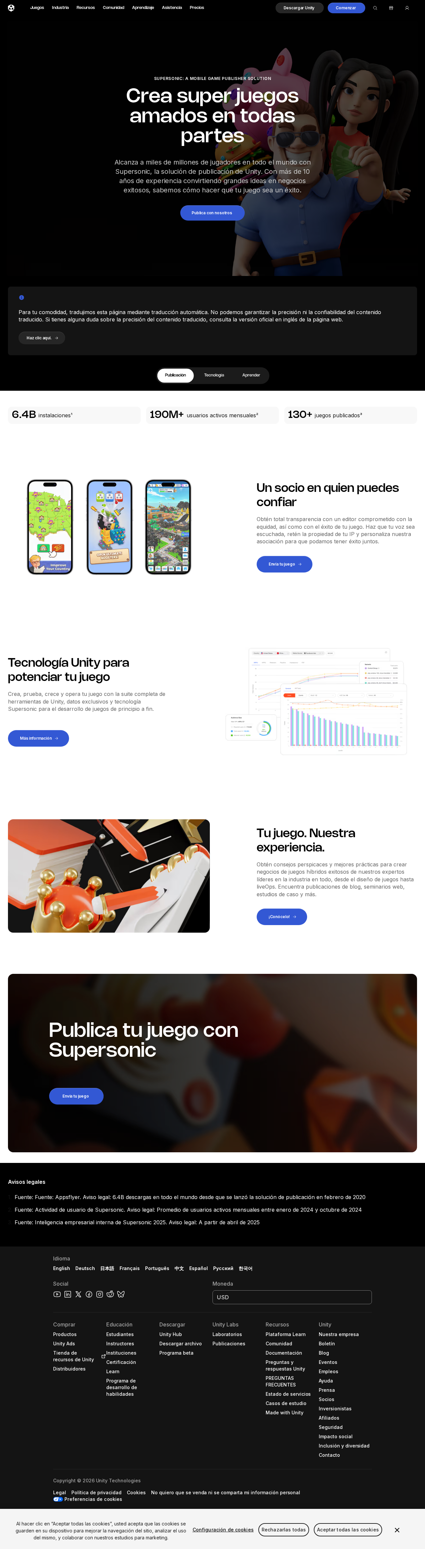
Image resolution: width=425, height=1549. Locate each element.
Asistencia (172, 8)
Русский (223, 1268)
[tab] (175, 376)
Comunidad (113, 8)
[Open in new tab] (102, 1356)
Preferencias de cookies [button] (93, 1499)
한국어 (246, 1268)
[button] (300, 8)
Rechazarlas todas (284, 1529)
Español (198, 1268)
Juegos (37, 8)
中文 (179, 1268)
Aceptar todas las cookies (348, 1529)
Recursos (86, 8)
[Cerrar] (397, 1530)
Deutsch (85, 1268)
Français (130, 1268)
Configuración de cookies (223, 1529)
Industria (60, 8)
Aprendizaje (143, 8)
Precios (197, 8)
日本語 (107, 1268)
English (61, 1268)
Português (157, 1268)
